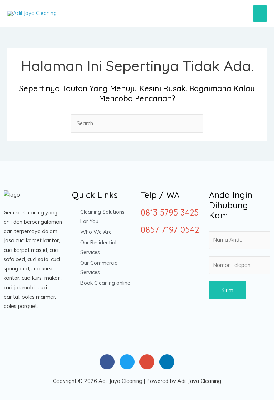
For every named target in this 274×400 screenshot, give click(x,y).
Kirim (227, 290)
